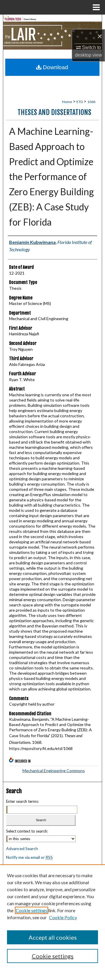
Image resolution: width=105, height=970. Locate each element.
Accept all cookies (53, 937)
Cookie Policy (63, 917)
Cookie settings (31, 910)
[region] (52, 917)
